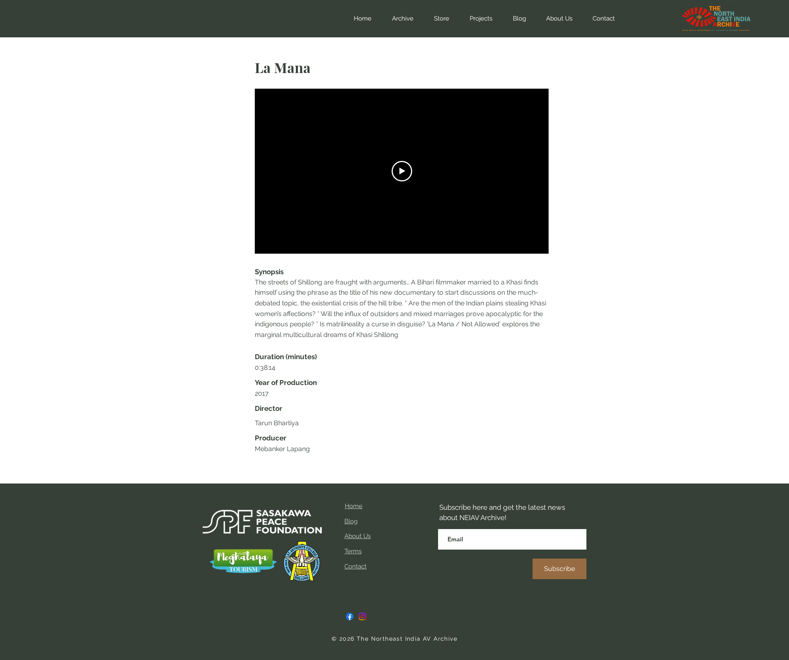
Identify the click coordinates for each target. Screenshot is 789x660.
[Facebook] (350, 616)
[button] (437, 18)
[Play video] (402, 171)
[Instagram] (362, 616)
